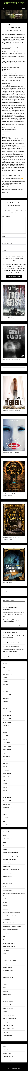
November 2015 (7, 749)
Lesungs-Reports (7, 967)
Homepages (6, 933)
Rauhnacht (6, 991)
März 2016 (5, 739)
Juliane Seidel (6, 957)
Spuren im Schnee (8, 1008)
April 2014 (5, 787)
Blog (4, 845)
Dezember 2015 (7, 746)
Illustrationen (6, 940)
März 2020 (5, 684)
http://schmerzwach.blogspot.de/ (16, 77)
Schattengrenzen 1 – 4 (9, 604)
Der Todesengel (7, 873)
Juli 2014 (5, 780)
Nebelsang (6, 974)
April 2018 (5, 705)
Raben (4, 988)
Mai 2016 (5, 732)
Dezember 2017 (7, 712)
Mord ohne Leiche (8, 970)
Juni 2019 (5, 691)
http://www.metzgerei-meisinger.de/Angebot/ (12, 189)
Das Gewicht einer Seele (9, 859)
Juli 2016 (5, 729)
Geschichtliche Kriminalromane (11, 916)
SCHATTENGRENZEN (14, 3)
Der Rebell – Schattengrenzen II (11, 869)
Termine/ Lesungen (8, 1015)
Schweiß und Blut (7, 1005)
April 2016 (5, 736)
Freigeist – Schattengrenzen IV (11, 912)
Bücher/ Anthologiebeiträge (10, 852)
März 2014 (5, 790)
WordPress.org (7, 1060)
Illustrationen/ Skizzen (9, 943)
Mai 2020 (5, 681)
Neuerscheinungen (8, 977)
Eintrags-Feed (7, 1053)
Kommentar (6, 216)
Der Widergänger (7, 876)
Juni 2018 (5, 701)
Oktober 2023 (6, 671)
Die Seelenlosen (7, 890)
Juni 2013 (5, 818)
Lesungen (5, 964)
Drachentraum (7, 899)
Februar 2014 (6, 794)
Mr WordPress (6, 646)
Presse (5, 981)
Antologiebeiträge (8, 839)
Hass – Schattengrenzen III (10, 929)
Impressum (6, 950)
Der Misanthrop (7, 863)
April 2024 (5, 667)
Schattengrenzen (8, 1001)
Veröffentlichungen (8, 1028)
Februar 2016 (6, 743)
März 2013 (5, 825)
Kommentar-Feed (8, 1056)
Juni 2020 (5, 677)
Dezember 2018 (7, 695)
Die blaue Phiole (7, 880)
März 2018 (5, 708)
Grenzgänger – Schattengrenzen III (12, 926)
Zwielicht (5, 1039)
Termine (5, 1011)
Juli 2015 (5, 760)
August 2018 (6, 698)
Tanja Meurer (6, 649)
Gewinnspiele (6, 919)
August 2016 (6, 725)
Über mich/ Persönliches (9, 1018)
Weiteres (5, 1032)
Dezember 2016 (7, 719)
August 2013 (6, 811)
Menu (23, 8)
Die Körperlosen (7, 883)
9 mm (4, 835)
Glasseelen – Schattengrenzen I (12, 923)
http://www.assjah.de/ (13, 63)
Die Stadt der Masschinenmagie (12, 625)
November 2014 (7, 773)
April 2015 (5, 763)
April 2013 (5, 821)
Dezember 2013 (7, 797)
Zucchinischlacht (7, 1035)
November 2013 (7, 801)
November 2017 (7, 715)
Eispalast (5, 909)
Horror (4, 936)
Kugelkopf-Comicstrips (9, 960)
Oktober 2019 (6, 688)
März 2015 (5, 766)
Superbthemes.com (15, 1068)
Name (4, 236)
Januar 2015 (6, 770)
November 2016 (7, 722)
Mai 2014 (5, 783)
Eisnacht (5, 902)
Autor (4, 842)
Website (4, 250)
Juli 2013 (5, 814)
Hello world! (15, 646)
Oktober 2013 (6, 804)
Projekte (5, 984)
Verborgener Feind (8, 1025)
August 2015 (6, 756)
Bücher (5, 849)
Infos (4, 953)
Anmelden (6, 1050)
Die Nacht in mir (7, 887)
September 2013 (7, 807)
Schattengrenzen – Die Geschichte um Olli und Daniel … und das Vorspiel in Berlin (14, 614)
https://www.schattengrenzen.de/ (11, 70)
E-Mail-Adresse (7, 243)
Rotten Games (7, 994)
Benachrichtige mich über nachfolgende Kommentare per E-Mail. (14, 259)
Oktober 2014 (6, 777)
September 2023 (7, 674)
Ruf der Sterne (7, 998)
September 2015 (7, 753)
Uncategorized (7, 1022)
